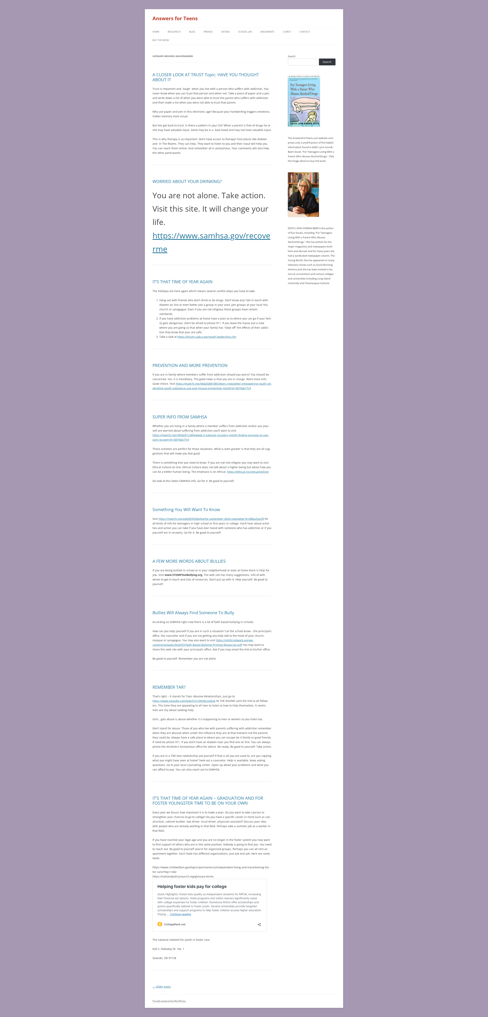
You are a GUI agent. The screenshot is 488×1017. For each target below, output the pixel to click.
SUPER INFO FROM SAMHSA (179, 417)
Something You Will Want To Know (186, 509)
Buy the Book (160, 40)
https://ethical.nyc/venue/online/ (248, 472)
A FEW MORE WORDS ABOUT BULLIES (189, 561)
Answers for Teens (175, 18)
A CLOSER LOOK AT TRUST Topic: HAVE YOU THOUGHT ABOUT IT (205, 77)
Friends (208, 31)
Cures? (287, 31)
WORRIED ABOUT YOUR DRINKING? (187, 181)
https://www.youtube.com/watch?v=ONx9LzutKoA (183, 701)
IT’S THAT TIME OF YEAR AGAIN (182, 281)
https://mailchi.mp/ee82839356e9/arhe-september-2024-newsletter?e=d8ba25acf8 (211, 519)
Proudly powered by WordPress (169, 1001)
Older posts (161, 986)
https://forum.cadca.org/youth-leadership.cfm (206, 337)
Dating (225, 31)
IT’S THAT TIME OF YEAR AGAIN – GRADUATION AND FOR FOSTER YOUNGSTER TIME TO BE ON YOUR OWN (207, 800)
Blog (192, 31)
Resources (174, 31)
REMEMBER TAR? (169, 687)
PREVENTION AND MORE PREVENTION (190, 365)
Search (291, 56)
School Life (245, 31)
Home (155, 31)
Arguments (267, 31)
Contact (304, 31)
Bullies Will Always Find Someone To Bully (193, 612)
